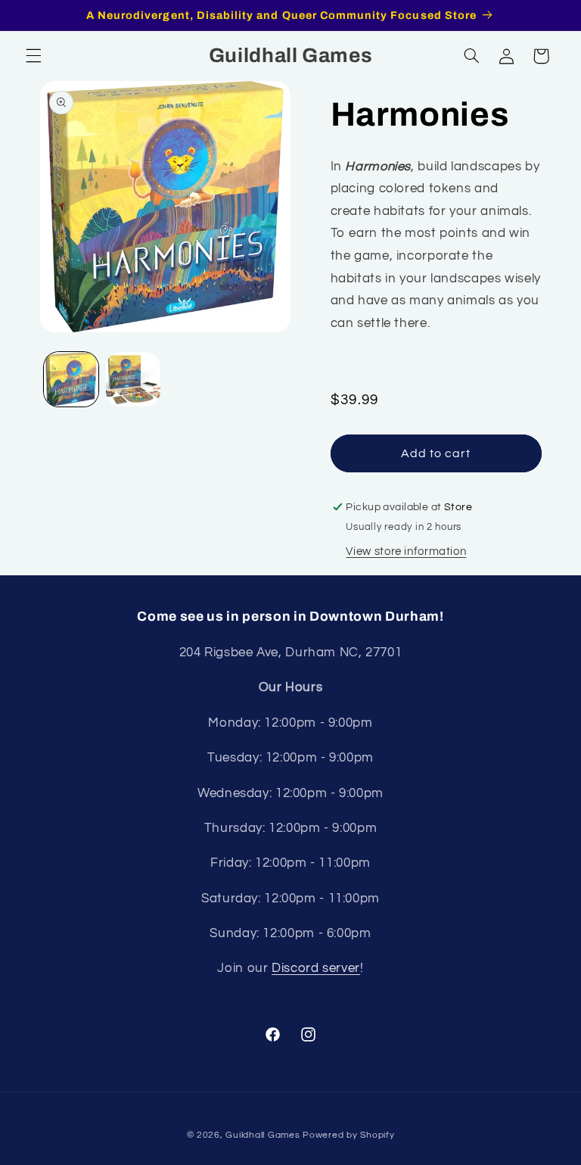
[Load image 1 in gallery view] (71, 379)
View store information (406, 551)
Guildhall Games (262, 1135)
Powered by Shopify (348, 1135)
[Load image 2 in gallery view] (133, 379)
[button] (33, 56)
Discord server (316, 968)
